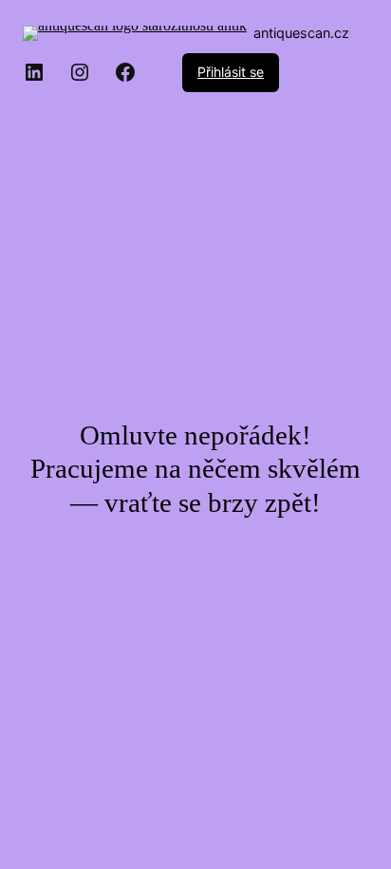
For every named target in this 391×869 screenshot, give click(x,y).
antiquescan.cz (301, 33)
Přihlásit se (230, 72)
